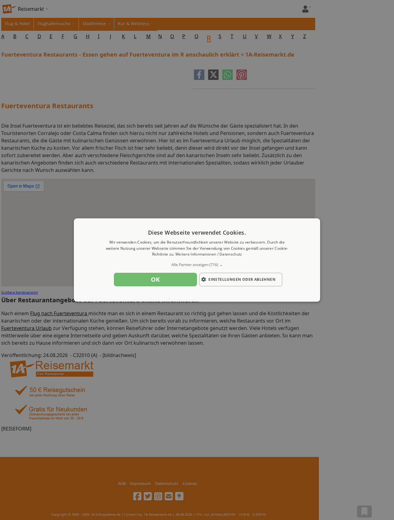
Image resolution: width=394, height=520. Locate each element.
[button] (197, 265)
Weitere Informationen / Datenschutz (208, 254)
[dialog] (197, 260)
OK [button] (155, 279)
